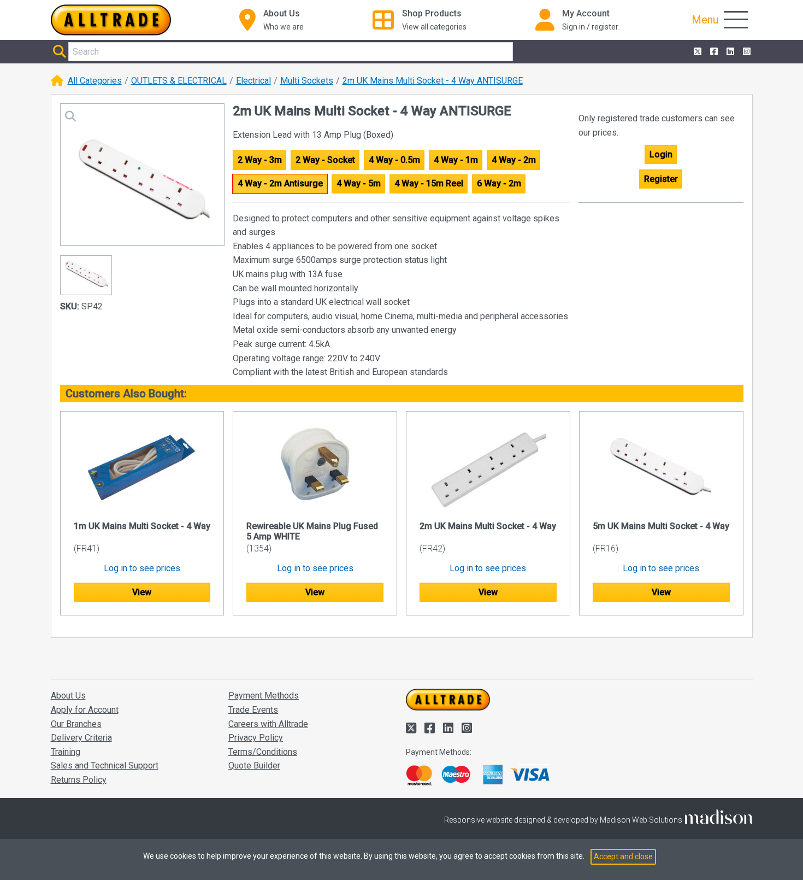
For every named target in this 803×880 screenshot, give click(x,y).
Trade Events (253, 710)
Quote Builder (254, 765)
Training (65, 752)
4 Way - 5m (358, 183)
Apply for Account (85, 710)
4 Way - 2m (514, 160)
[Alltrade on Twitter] (696, 52)
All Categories (95, 80)
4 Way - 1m (456, 160)
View (141, 592)
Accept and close (623, 856)
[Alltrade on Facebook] (713, 52)
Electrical (253, 80)
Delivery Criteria (81, 737)
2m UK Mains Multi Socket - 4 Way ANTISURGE (433, 80)
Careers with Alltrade (268, 724)
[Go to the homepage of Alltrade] (111, 20)
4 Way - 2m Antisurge (280, 183)
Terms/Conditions (262, 752)
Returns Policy (79, 780)
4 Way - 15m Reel (428, 183)
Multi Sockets (306, 80)
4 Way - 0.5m (394, 160)
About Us (68, 695)
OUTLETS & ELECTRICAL (179, 80)
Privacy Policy (255, 737)
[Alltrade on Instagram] (746, 52)
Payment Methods (263, 695)
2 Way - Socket (325, 160)
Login (661, 154)
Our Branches (76, 724)
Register (661, 179)
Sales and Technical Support (104, 765)
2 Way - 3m (260, 160)
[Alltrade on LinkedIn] (729, 52)
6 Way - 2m (499, 183)
